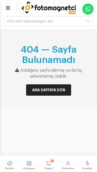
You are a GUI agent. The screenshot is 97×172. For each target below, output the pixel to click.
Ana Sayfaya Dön (48, 90)
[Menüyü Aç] (8, 5)
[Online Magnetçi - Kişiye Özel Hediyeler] (48, 7)
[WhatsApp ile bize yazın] (88, 9)
